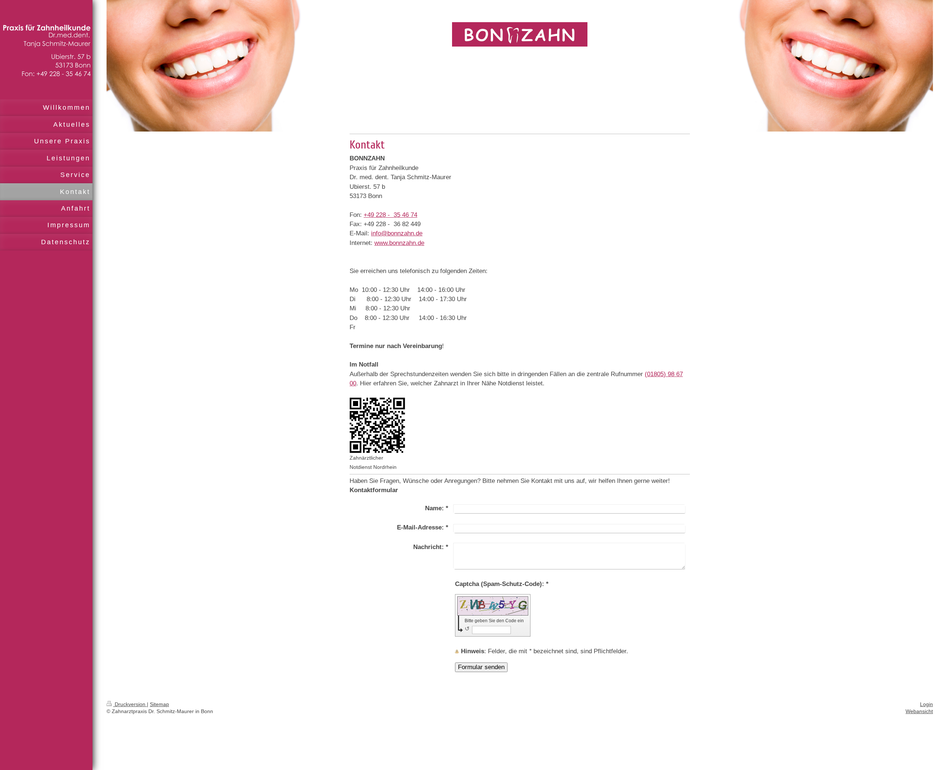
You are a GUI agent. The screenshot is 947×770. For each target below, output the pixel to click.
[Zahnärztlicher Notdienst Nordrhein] (377, 425)
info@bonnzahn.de (396, 233)
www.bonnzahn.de (399, 242)
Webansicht (919, 711)
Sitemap (159, 704)
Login (926, 704)
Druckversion (130, 704)
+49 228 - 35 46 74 (390, 214)
